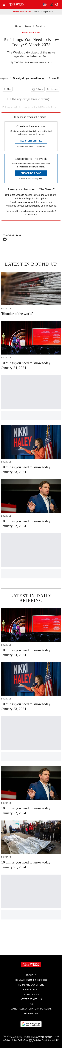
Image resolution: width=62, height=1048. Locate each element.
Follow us (39, 89)
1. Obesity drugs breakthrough (27, 78)
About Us (31, 975)
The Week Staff (21, 62)
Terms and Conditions (31, 985)
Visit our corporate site (41, 1037)
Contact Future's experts (31, 980)
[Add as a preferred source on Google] (31, 1024)
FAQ (31, 1004)
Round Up (40, 26)
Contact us (31, 214)
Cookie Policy (31, 994)
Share (9, 89)
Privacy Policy (31, 989)
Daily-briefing (31, 33)
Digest (28, 26)
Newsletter (54, 89)
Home (18, 26)
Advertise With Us (31, 999)
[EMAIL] (5, 239)
